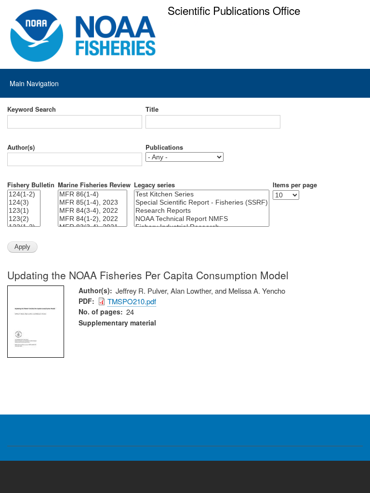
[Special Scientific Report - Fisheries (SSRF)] (201, 202)
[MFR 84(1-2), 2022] (92, 219)
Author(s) (21, 147)
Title (152, 109)
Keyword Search (31, 109)
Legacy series (154, 185)
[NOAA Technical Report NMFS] (201, 219)
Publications (164, 147)
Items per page (295, 185)
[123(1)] (24, 211)
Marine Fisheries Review (94, 185)
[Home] (83, 35)
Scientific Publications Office (234, 10)
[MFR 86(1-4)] (92, 194)
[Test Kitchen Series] (201, 194)
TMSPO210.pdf (131, 301)
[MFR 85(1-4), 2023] (92, 202)
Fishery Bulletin (30, 185)
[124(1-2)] (24, 194)
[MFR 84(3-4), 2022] (92, 211)
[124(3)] (24, 202)
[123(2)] (24, 219)
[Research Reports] (201, 211)
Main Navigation (34, 83)
